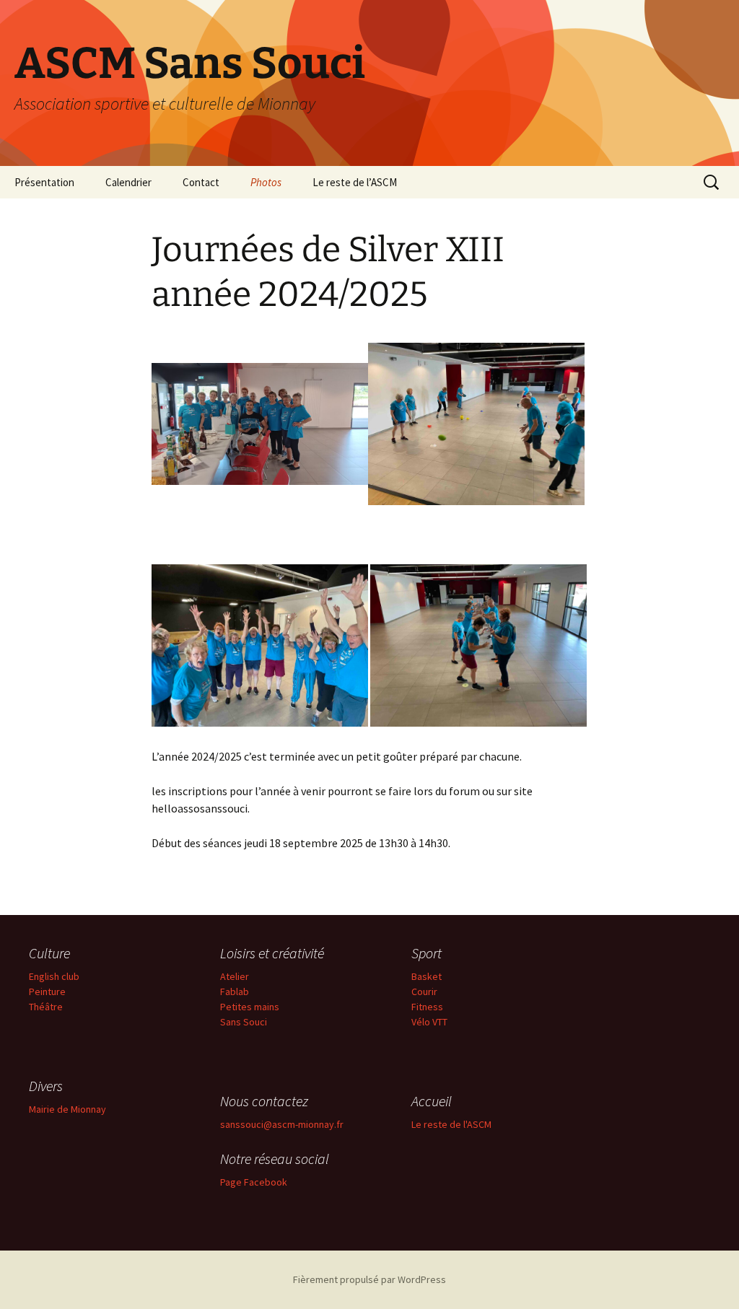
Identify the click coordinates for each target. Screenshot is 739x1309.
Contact (201, 182)
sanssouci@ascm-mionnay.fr (282, 1124)
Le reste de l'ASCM (451, 1124)
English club (54, 976)
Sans (231, 1021)
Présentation (44, 182)
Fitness (427, 1006)
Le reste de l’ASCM (354, 182)
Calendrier (128, 182)
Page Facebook (253, 1182)
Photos (265, 182)
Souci (255, 1021)
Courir (424, 991)
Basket (426, 976)
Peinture (47, 991)
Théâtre (46, 1006)
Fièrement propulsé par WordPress (369, 1279)
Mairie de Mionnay (67, 1109)
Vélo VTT (429, 1021)
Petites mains (249, 1006)
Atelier (234, 976)
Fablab (234, 991)
